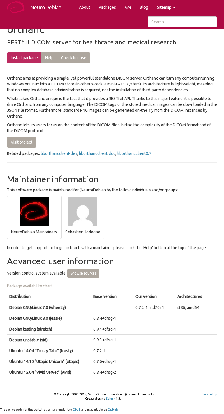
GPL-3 (76, 409)
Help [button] (49, 57)
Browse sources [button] (83, 273)
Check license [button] (73, 57)
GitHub (113, 409)
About (84, 7)
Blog (144, 7)
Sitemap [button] (164, 7)
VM (128, 7)
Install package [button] (24, 57)
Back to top (209, 394)
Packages (107, 7)
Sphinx (110, 398)
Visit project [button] (21, 142)
